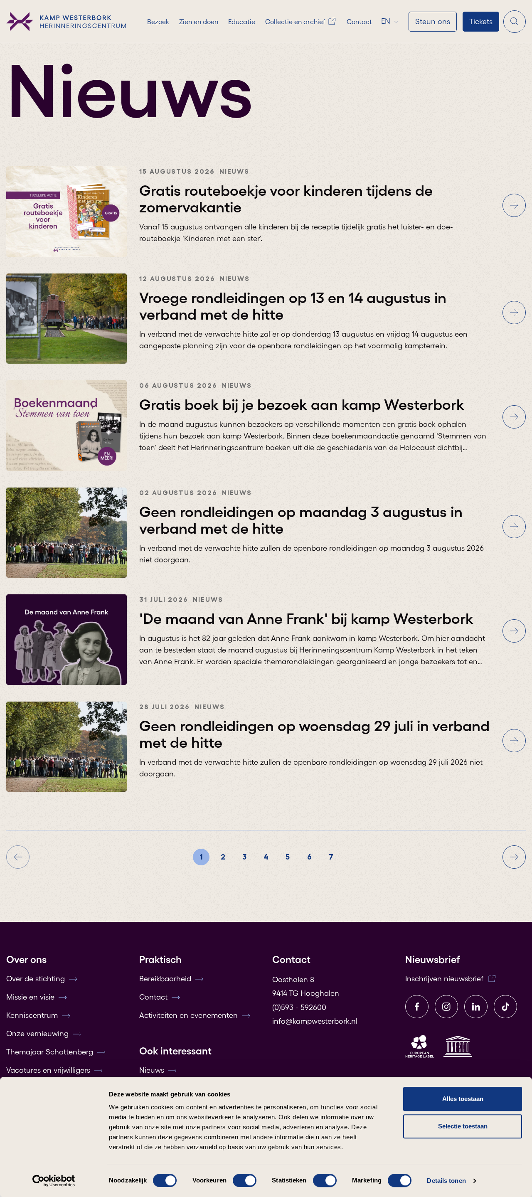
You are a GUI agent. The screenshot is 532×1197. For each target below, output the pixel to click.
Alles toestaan (462, 1098)
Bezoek (158, 21)
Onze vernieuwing (37, 1034)
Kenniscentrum (32, 1015)
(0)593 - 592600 (299, 1007)
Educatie (241, 21)
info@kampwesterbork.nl (314, 1021)
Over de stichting (35, 979)
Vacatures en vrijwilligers (48, 1070)
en (385, 21)
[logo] (66, 22)
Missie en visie (30, 997)
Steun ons (432, 21)
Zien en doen (198, 21)
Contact (359, 21)
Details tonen (446, 1180)
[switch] (244, 1180)
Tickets (481, 21)
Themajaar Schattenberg (49, 1052)
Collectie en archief (295, 21)
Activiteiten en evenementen (188, 1015)
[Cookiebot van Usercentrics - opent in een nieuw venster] (53, 1181)
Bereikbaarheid (165, 979)
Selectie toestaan (463, 1126)
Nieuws (151, 1070)
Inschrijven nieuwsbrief (444, 979)
